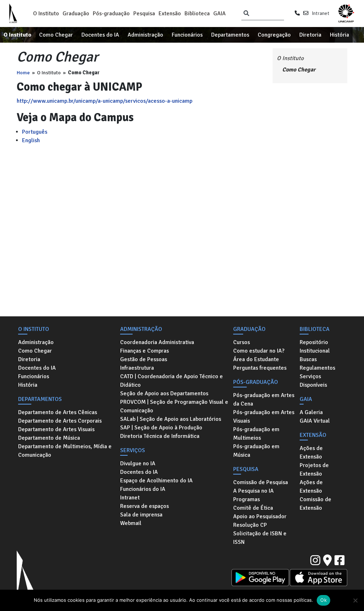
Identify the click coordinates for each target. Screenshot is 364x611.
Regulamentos (317, 367)
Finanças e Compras (144, 350)
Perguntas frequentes (260, 367)
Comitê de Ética (253, 507)
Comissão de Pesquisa (260, 482)
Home (23, 72)
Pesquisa (144, 13)
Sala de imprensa (141, 514)
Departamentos (230, 34)
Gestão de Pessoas (143, 359)
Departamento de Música (49, 437)
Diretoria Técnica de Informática (159, 436)
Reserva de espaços (144, 506)
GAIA (219, 13)
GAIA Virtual (315, 420)
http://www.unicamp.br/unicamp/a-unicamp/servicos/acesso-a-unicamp (104, 100)
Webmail (130, 523)
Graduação (76, 13)
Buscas (308, 359)
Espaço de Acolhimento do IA (156, 480)
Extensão (170, 13)
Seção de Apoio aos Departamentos (164, 393)
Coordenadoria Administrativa (157, 342)
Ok (323, 600)
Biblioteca (197, 13)
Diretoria (310, 34)
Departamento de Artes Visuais (56, 429)
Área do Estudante (256, 359)
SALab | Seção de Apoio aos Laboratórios (170, 419)
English (31, 140)
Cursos (241, 342)
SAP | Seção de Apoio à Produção (161, 427)
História (339, 34)
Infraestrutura (137, 367)
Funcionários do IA (142, 489)
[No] (355, 600)
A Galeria (311, 412)
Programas (246, 499)
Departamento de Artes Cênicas (57, 412)
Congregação (274, 34)
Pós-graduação (111, 13)
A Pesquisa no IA (253, 490)
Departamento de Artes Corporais (60, 420)
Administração (145, 34)
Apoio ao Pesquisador (260, 516)
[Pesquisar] (246, 13)
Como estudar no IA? (258, 350)
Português (34, 131)
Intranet (320, 13)
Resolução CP (250, 525)
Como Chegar (56, 34)
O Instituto (46, 13)
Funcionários (187, 34)
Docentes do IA (100, 34)
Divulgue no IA (137, 463)
